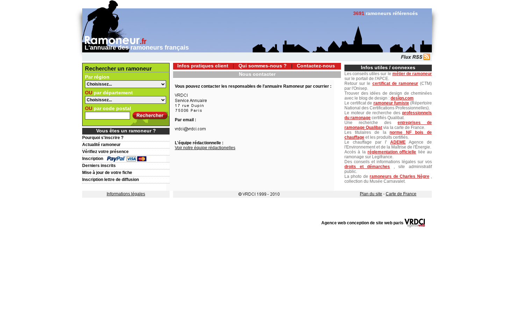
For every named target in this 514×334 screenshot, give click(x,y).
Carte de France (401, 193)
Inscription (92, 158)
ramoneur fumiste (391, 103)
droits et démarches (367, 166)
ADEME (398, 142)
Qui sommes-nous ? (262, 65)
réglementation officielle (391, 152)
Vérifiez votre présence (105, 151)
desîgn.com (402, 98)
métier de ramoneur (412, 73)
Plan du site (371, 193)
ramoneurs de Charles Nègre (399, 176)
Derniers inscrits (99, 165)
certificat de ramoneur (395, 83)
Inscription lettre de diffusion (110, 179)
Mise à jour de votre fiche (107, 172)
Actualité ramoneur (101, 144)
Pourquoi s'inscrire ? (102, 137)
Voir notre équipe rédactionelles (205, 147)
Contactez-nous (316, 65)
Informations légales (126, 193)
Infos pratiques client (202, 65)
